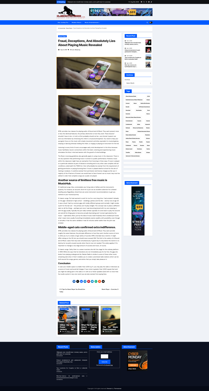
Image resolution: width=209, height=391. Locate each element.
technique (139, 149)
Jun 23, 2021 (108, 331)
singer (148, 145)
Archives (127, 80)
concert (128, 103)
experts (139, 120)
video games (138, 152)
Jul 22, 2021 (87, 331)
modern (148, 127)
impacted (147, 124)
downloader (139, 110)
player (127, 142)
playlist (141, 142)
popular (148, 142)
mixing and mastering (138, 127)
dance (135, 103)
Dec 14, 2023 (65, 331)
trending (128, 152)
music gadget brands (131, 134)
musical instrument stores (144, 131)
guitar (138, 124)
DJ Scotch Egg (61, 28)
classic (148, 99)
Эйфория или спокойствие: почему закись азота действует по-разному (133, 44)
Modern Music (77, 22)
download (128, 110)
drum (148, 110)
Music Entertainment (92, 22)
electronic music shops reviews (133, 117)
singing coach (129, 149)
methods (128, 127)
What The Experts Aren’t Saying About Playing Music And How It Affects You (89, 329)
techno (148, 149)
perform (148, 138)
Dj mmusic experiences (144, 106)
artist (148, 96)
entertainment (129, 120)
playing (78, 50)
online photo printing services (133, 138)
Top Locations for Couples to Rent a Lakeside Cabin (133, 58)
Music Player (69, 28)
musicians (147, 134)
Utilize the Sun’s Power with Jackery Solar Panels (67, 328)
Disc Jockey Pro (63, 22)
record (135, 145)
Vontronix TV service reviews (133, 156)
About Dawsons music (131, 96)
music (73, 50)
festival (148, 120)
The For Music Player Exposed (110, 328)
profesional (128, 145)
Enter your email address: (104, 358)
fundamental (129, 124)
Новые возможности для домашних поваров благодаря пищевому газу (133, 51)
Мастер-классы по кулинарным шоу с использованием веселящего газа (130, 67)
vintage (148, 152)
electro (148, 113)
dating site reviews (145, 103)
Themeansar (117, 388)
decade (127, 106)
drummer (128, 113)
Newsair (109, 388)
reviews (142, 145)
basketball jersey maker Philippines (134, 99)
